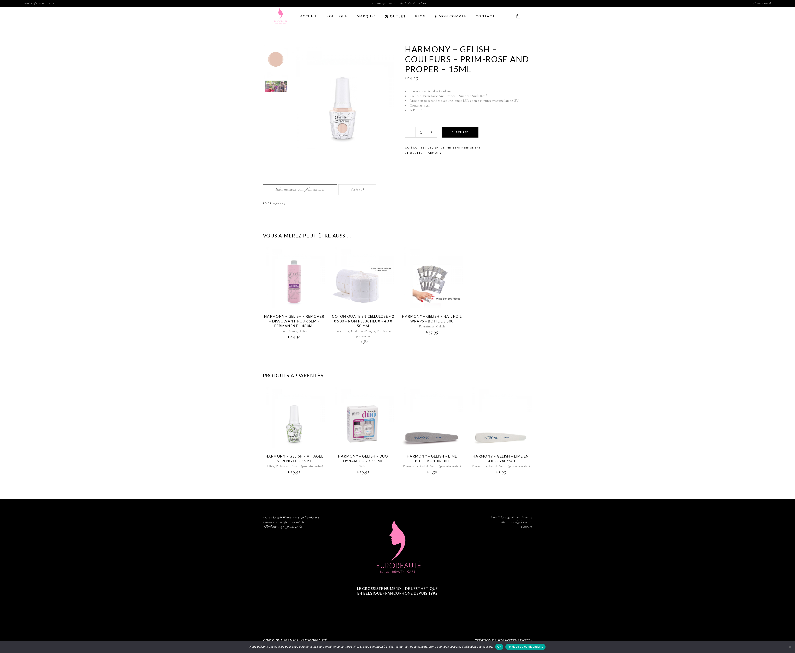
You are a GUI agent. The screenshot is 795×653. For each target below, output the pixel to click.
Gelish (433, 147)
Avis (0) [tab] (357, 189)
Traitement (283, 466)
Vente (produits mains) (307, 466)
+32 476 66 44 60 (290, 527)
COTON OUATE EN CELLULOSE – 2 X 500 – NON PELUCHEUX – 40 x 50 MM (363, 321)
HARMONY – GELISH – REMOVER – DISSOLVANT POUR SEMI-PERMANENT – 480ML (294, 321)
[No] (790, 647)
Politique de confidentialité (525, 646)
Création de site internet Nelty (503, 640)
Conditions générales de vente (511, 517)
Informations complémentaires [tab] (300, 189)
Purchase (460, 132)
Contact (526, 527)
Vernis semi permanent (461, 147)
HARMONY (434, 152)
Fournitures (289, 331)
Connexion (760, 3)
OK (499, 646)
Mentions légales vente (516, 522)
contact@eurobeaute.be (39, 3)
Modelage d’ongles (363, 331)
